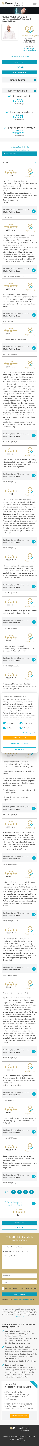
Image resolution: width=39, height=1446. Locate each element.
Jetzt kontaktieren (20, 72)
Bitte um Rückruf (11, 1288)
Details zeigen (27, 733)
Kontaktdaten (18, 80)
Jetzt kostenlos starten (19, 1416)
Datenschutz (31, 1436)
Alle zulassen (19, 738)
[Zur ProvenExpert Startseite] (12, 4)
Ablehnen (19, 749)
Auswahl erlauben (19, 743)
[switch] (21, 723)
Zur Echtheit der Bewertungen (19, 56)
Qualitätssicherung (21, 1436)
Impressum (19, 1438)
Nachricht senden (19, 1294)
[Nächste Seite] (31, 1192)
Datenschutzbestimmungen (22, 1299)
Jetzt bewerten (19, 62)
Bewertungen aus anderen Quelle (29, 49)
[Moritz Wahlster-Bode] (10, 32)
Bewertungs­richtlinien (9, 1436)
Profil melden (20, 1317)
